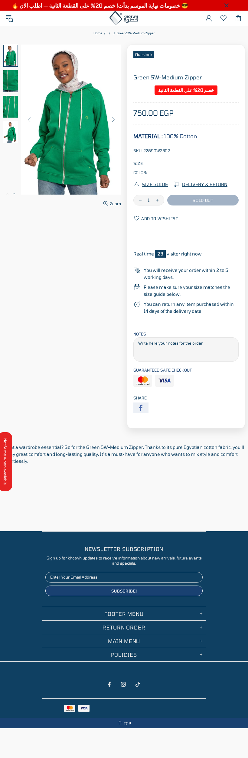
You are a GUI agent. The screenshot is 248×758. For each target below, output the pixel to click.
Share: (140, 398)
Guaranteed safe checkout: (163, 370)
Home (97, 33)
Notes (139, 334)
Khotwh (124, 18)
